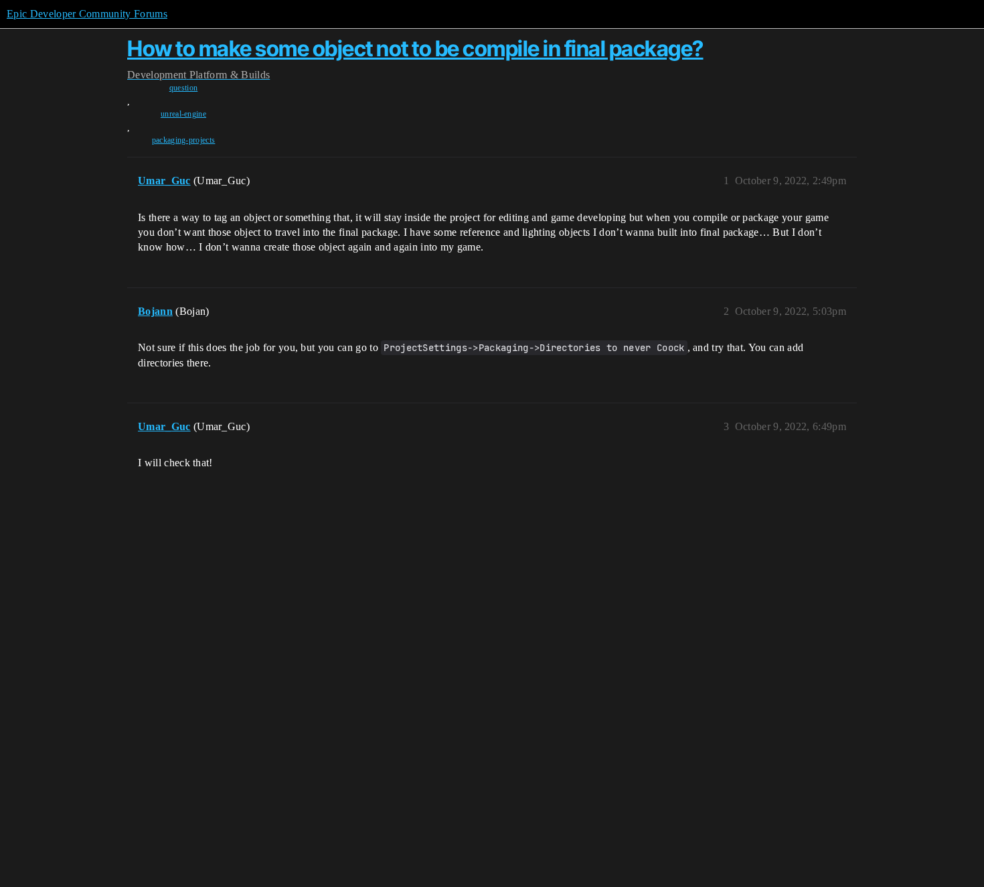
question (183, 87)
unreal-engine (183, 114)
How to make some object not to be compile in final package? (415, 49)
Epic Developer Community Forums (87, 13)
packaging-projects (184, 140)
